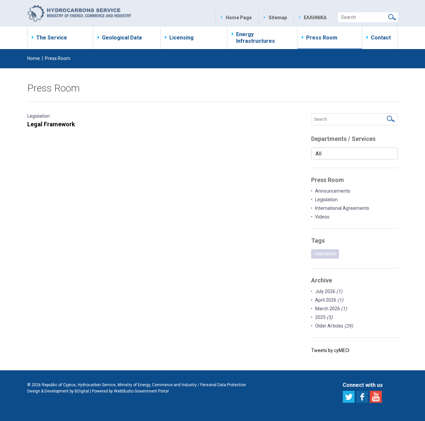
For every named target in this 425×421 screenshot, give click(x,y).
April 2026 (329, 300)
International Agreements (342, 208)
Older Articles (334, 326)
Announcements (332, 191)
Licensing (181, 37)
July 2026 (328, 291)
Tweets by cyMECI (330, 350)
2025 (324, 317)
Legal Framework (51, 124)
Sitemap (278, 17)
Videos (322, 216)
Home (33, 58)
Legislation (38, 116)
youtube (376, 397)
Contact (381, 37)
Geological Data (122, 37)
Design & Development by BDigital (58, 391)
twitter (349, 397)
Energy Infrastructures (255, 37)
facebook (362, 397)
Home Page (239, 17)
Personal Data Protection (223, 385)
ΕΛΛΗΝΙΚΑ (315, 17)
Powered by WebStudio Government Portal (130, 391)
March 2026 (331, 308)
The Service (51, 37)
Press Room (321, 37)
